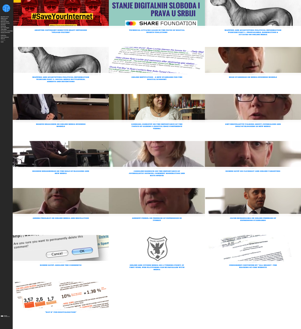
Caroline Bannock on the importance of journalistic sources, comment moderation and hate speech (157, 173)
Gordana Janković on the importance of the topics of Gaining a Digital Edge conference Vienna (156, 126)
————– (3, 34)
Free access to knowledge (7, 31)
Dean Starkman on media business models (253, 77)
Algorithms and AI (5, 16)
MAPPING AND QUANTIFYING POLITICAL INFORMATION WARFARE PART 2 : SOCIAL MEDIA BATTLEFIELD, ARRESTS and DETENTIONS (60, 79)
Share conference (5, 37)
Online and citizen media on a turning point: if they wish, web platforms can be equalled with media (156, 267)
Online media (4, 29)
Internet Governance (5, 32)
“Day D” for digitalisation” (61, 312)
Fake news (3, 24)
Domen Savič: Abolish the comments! (61, 265)
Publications (3, 35)
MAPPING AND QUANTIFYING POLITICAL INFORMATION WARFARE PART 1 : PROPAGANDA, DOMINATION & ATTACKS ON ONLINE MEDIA (252, 32)
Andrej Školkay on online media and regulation (61, 218)
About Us (3, 38)
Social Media (3, 20)
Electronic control (5, 21)
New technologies (5, 27)
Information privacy (5, 23)
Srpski (2, 42)
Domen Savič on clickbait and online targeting (253, 171)
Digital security (4, 18)
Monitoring (3, 26)
